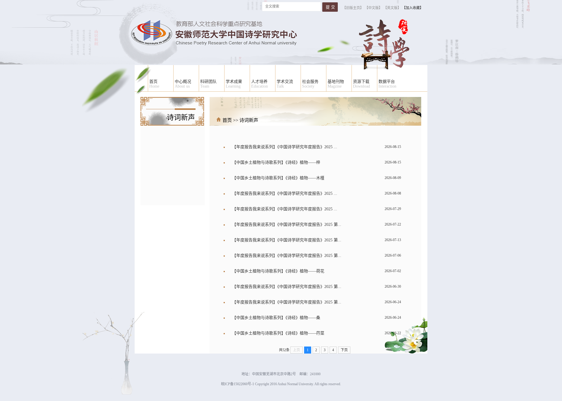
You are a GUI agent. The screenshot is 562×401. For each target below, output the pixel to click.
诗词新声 (248, 120)
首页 (227, 120)
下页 (344, 350)
